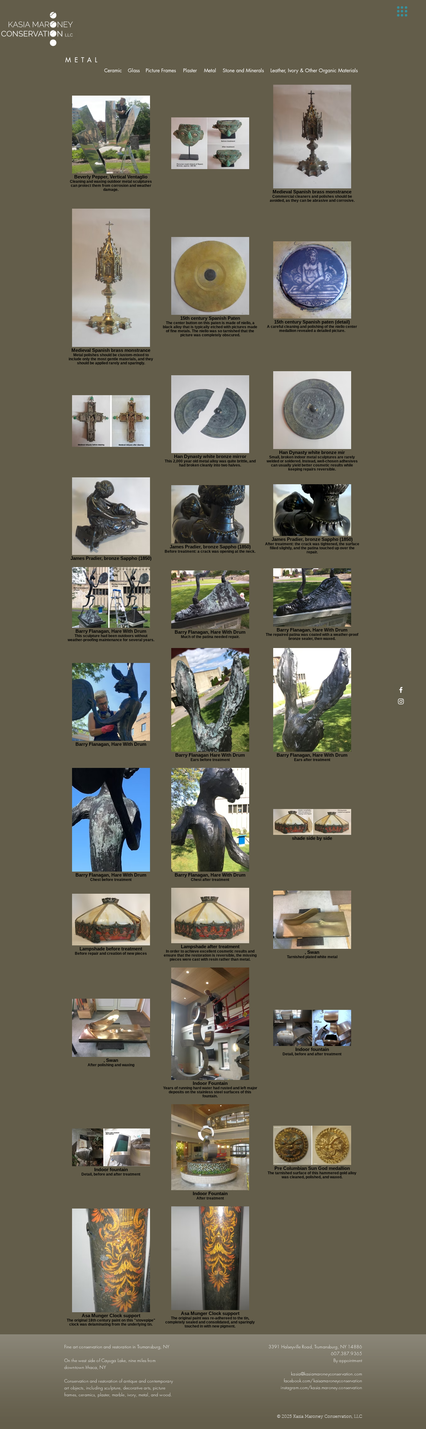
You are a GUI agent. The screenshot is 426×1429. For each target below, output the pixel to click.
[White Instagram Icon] (401, 701)
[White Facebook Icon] (401, 690)
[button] (402, 11)
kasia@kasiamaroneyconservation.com (326, 1374)
